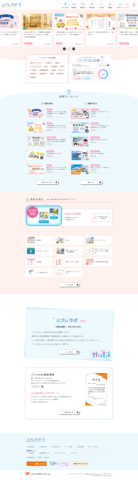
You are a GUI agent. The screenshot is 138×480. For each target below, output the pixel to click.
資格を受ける (69, 412)
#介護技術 (48, 63)
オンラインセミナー (61, 453)
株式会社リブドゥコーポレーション (93, 473)
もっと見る (69, 285)
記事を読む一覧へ (47, 182)
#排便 (51, 74)
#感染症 (57, 63)
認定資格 (81, 447)
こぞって (75, 453)
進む (73, 49)
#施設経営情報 (44, 70)
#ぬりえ (61, 70)
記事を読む (32, 447)
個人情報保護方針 (30, 457)
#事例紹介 (33, 74)
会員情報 (31, 453)
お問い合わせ (47, 457)
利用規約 (39, 457)
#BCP (46, 66)
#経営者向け (60, 74)
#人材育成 (33, 70)
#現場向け (33, 77)
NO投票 (86, 78)
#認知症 (53, 70)
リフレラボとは (94, 447)
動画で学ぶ (44, 447)
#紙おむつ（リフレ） (36, 63)
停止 (69, 49)
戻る (64, 49)
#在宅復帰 (54, 66)
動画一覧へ (91, 182)
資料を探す (57, 447)
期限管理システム (45, 453)
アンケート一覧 (102, 65)
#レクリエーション (35, 66)
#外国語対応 (43, 74)
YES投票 (77, 78)
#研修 (61, 66)
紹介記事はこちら (36, 386)
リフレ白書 (69, 447)
